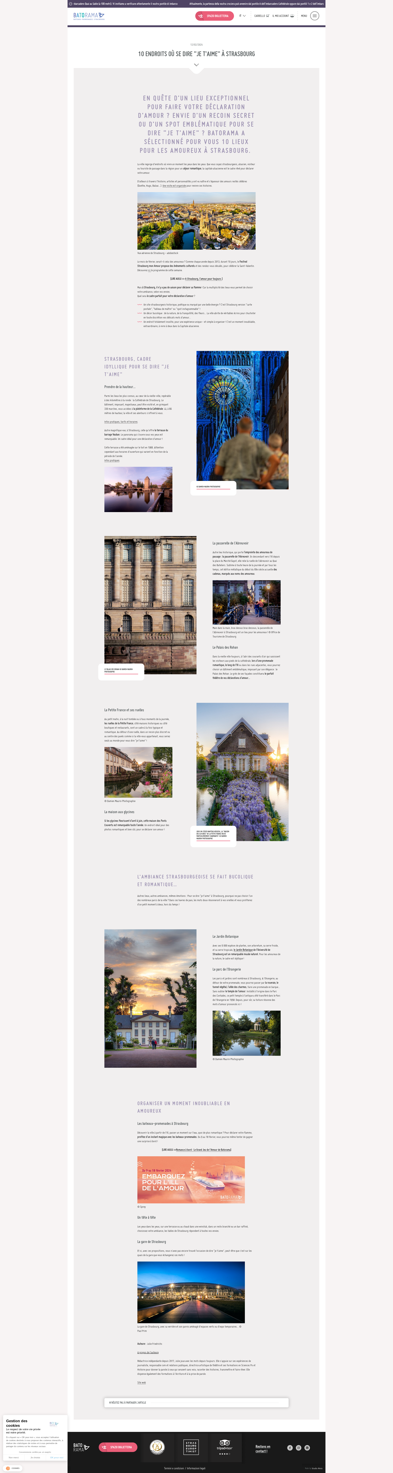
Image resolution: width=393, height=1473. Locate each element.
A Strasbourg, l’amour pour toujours (203, 279)
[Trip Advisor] (225, 1448)
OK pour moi (56, 1457)
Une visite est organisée (174, 185)
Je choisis (35, 1457)
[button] (12, 1468)
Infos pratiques (111, 460)
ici (149, 270)
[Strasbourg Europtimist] (191, 1448)
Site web (141, 1382)
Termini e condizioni (174, 1468)
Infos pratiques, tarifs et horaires (121, 421)
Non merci (14, 1457)
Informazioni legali (196, 1468)
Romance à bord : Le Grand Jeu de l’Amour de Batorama (203, 1150)
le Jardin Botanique (243, 950)
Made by (310, 1468)
